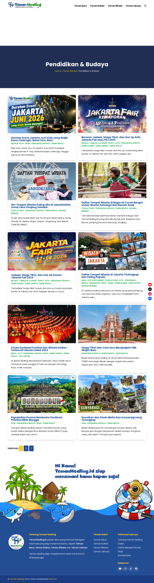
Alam (84, 280)
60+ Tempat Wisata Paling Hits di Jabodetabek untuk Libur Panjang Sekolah (41, 206)
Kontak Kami (124, 556)
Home (58, 71)
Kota (21, 143)
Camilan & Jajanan (98, 143)
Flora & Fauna (17, 210)
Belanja (14, 143)
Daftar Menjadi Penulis (129, 548)
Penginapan (94, 283)
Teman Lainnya (101, 146)
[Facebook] (150, 298)
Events (111, 143)
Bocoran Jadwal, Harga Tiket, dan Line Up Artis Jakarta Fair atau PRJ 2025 (111, 138)
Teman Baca (100, 540)
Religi (103, 283)
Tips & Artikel (24, 356)
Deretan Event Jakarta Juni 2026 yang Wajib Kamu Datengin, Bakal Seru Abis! (39, 139)
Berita (13, 353)
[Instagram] (150, 294)
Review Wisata (107, 353)
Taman (110, 283)
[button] (145, 6)
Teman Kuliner (88, 146)
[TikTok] (150, 289)
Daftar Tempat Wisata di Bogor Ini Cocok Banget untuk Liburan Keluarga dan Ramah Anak (112, 203)
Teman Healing (17, 579)
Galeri (121, 544)
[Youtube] (150, 284)
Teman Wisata (70, 71)
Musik (27, 143)
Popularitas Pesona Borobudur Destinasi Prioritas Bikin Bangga (36, 418)
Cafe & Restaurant (95, 280)
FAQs (120, 552)
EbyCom (53, 579)
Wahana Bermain (89, 286)
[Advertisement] (77, 28)
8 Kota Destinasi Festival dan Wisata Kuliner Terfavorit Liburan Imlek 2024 (39, 349)
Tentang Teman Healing (130, 540)
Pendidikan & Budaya (40, 143)
